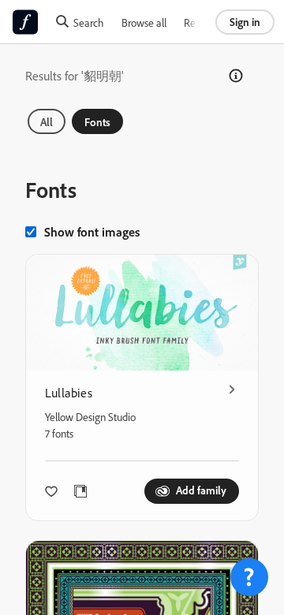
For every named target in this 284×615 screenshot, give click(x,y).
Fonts (97, 122)
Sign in (245, 21)
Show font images (92, 232)
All (46, 122)
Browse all (143, 22)
